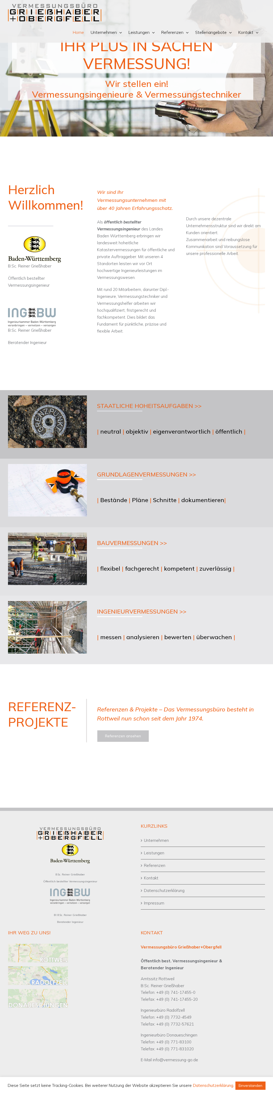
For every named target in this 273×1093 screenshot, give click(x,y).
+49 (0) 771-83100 (173, 1041)
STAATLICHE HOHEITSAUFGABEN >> (149, 406)
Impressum (154, 903)
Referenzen (154, 865)
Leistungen (154, 852)
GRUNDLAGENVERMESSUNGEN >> (146, 474)
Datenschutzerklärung (164, 890)
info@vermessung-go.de (175, 1059)
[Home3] (136, 68)
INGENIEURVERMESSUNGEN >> (141, 611)
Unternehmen (156, 840)
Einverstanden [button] (250, 1085)
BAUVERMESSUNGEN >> (132, 543)
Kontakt (151, 877)
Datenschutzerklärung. (213, 1085)
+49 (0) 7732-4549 (173, 1017)
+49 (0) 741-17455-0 (175, 992)
